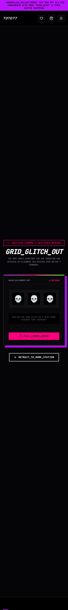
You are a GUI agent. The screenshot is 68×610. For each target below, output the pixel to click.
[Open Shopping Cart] (51, 18)
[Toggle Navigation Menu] (61, 18)
